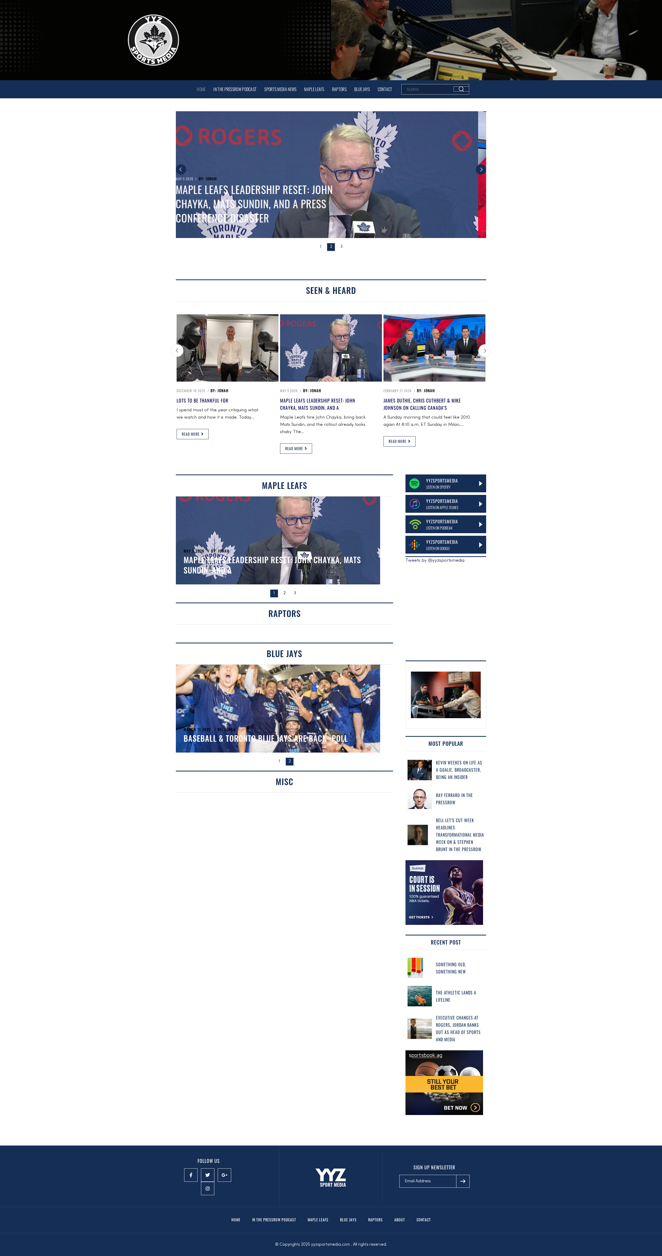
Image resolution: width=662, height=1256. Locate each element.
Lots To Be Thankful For (202, 400)
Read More (191, 434)
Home (201, 89)
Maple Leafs (314, 89)
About (399, 1219)
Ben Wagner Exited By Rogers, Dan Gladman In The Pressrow (273, 733)
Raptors (339, 89)
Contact (385, 89)
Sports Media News (280, 89)
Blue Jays (362, 89)
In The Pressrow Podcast (235, 89)
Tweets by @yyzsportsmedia (434, 560)
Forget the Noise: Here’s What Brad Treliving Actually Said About (265, 565)
